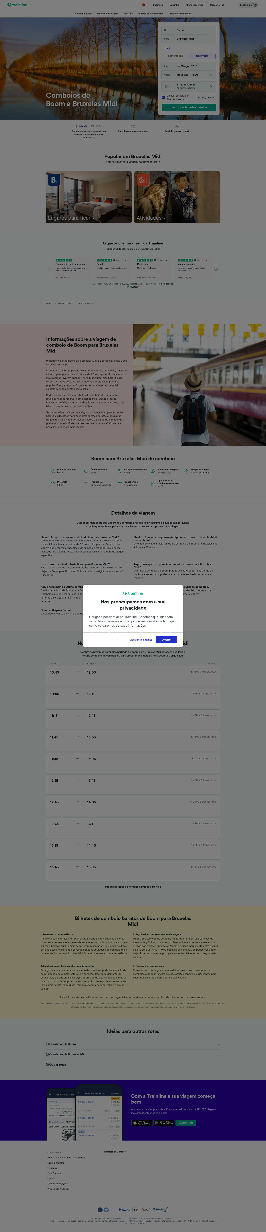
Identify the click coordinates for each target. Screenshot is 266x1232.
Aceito (166, 639)
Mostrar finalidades (140, 639)
